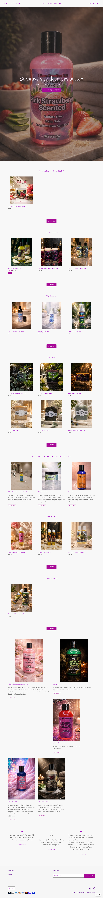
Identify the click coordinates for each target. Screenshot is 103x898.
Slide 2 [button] (52, 861)
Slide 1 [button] (51, 861)
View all (51, 221)
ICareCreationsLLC (14, 3)
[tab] (51, 861)
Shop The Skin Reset (51, 90)
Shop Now (12, 505)
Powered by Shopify (90, 892)
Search (10, 874)
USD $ (11, 888)
